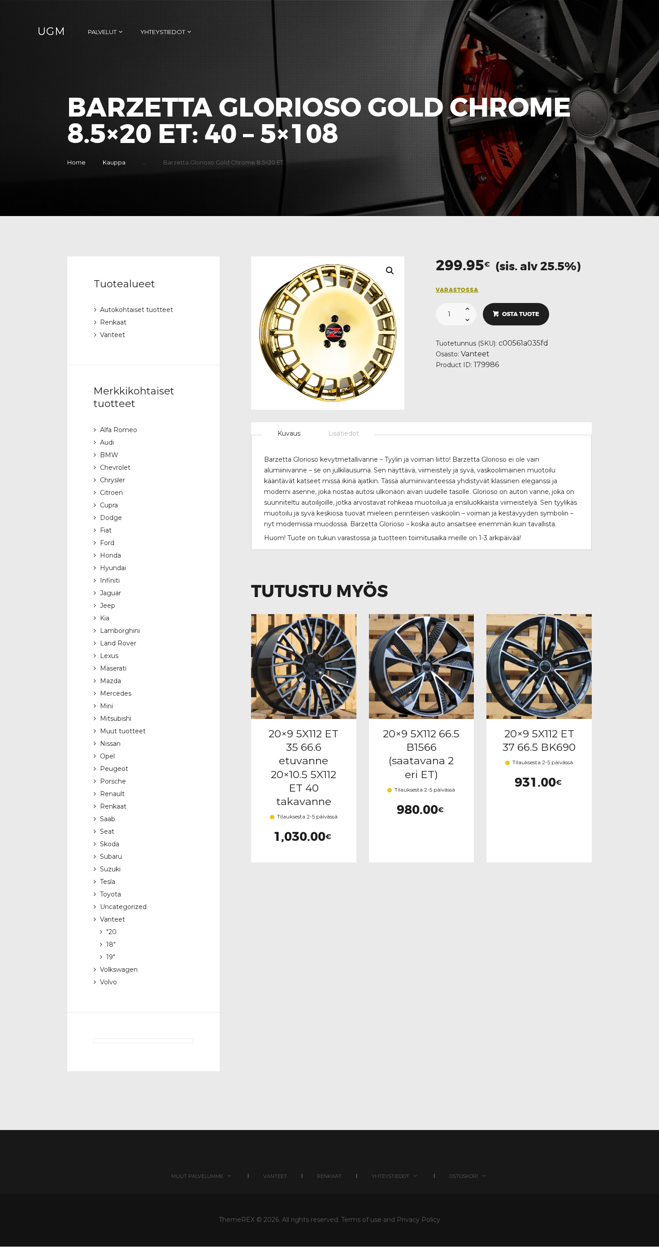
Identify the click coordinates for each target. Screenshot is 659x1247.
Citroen (111, 493)
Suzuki (110, 869)
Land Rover (118, 643)
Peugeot (114, 769)
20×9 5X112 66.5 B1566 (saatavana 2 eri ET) (421, 754)
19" (110, 957)
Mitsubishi (115, 718)
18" (111, 944)
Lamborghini (120, 631)
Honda (110, 555)
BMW (109, 455)
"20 (111, 932)
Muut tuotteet (123, 731)
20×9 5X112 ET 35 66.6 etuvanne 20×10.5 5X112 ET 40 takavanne (303, 767)
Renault (112, 794)
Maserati (113, 668)
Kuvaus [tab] (288, 433)
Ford (107, 543)
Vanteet (475, 354)
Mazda (110, 681)
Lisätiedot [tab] (343, 433)
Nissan (110, 744)
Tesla (107, 882)
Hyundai (113, 568)
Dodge (111, 518)
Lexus (109, 656)
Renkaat (113, 322)
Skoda (109, 844)
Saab (107, 819)
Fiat (106, 530)
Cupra (109, 505)
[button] (390, 271)
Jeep (107, 606)
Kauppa (114, 162)
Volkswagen (119, 970)
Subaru (111, 857)
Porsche (113, 781)
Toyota (110, 894)
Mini (106, 706)
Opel (107, 756)
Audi (107, 442)
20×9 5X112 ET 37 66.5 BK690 (539, 740)
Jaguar (110, 593)
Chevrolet (115, 467)
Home (76, 162)
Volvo (108, 982)
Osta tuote (520, 314)
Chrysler (112, 480)
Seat (107, 831)
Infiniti (110, 580)
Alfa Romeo (118, 430)
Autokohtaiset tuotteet (136, 310)
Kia (104, 618)
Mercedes (115, 693)
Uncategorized (123, 907)
